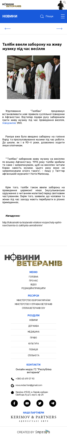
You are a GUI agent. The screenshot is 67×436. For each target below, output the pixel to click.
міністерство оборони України (33, 300)
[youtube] (27, 403)
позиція (33, 349)
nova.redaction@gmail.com (29, 385)
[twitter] (39, 403)
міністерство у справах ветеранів (33, 304)
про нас (33, 280)
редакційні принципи (33, 288)
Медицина (33, 332)
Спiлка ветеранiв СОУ (33, 308)
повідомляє (9, 123)
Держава (33, 326)
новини (9, 16)
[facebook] (14, 403)
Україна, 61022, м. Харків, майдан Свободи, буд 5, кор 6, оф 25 (32, 393)
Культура (33, 343)
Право (33, 337)
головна (33, 276)
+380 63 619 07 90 (25, 379)
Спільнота (33, 355)
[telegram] (52, 403)
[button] (64, 3)
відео (34, 284)
